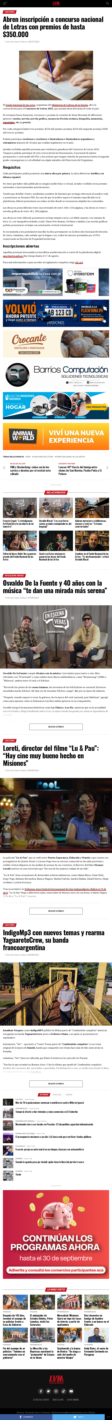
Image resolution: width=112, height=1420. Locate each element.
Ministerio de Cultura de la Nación (70, 104)
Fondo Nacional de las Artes (20, 104)
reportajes (9, 122)
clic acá (79, 262)
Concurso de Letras (43, 457)
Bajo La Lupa (58, 1399)
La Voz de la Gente (41, 1399)
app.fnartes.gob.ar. (13, 255)
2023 (29, 457)
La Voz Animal (73, 1399)
